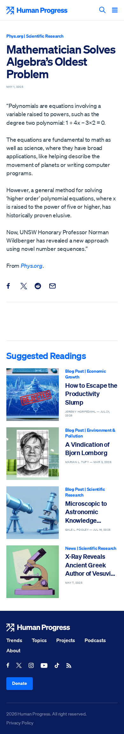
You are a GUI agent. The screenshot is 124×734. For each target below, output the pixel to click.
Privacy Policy (19, 723)
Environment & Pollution (90, 433)
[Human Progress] (62, 628)
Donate (19, 683)
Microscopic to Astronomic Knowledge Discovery (86, 512)
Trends (14, 640)
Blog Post (74, 371)
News (70, 548)
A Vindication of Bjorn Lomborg (87, 448)
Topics (39, 640)
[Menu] (115, 11)
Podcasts (95, 640)
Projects (65, 640)
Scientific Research (45, 36)
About (13, 650)
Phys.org (14, 36)
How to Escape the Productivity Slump (91, 393)
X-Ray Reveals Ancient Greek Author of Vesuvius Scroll (91, 565)
